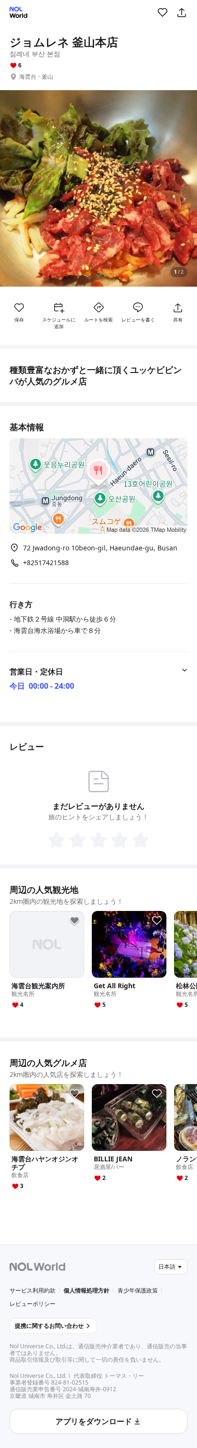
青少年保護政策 (138, 1290)
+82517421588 (46, 563)
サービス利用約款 (32, 1290)
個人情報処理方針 (86, 1290)
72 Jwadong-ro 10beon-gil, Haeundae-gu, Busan (100, 547)
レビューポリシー (32, 1304)
